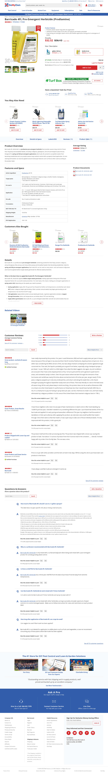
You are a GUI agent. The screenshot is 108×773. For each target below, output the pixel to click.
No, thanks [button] (34, 396)
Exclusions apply (50, 397)
